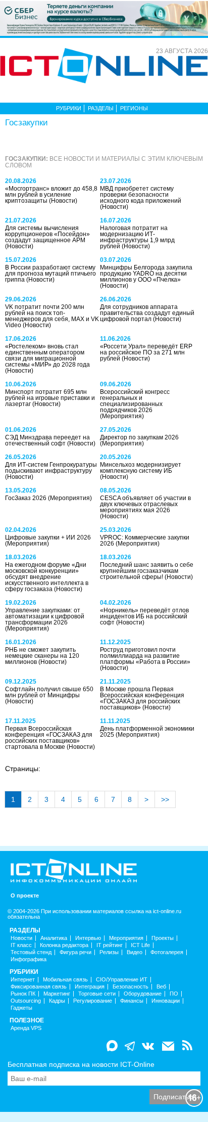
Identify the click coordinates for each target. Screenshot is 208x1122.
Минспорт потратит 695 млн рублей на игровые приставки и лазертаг (50, 398)
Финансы (131, 1001)
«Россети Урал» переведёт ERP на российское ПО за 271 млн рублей (146, 352)
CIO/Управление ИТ (121, 979)
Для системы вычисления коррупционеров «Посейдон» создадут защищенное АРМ (47, 234)
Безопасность (130, 987)
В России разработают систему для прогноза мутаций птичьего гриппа (50, 273)
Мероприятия (126, 938)
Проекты (162, 938)
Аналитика (53, 938)
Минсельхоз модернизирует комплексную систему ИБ (140, 467)
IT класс (21, 945)
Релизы (109, 952)
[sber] (104, 18)
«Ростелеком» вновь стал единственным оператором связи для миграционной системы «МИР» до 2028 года (47, 355)
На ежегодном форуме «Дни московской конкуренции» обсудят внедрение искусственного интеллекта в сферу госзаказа (46, 577)
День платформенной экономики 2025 (147, 731)
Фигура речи (75, 952)
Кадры (57, 1001)
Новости (21, 938)
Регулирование (92, 1001)
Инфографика (28, 959)
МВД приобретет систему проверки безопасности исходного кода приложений (140, 194)
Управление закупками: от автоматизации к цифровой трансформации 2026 (44, 616)
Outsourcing (26, 1001)
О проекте (25, 896)
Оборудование (143, 994)
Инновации (165, 1001)
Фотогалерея (166, 952)
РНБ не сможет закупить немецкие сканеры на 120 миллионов (42, 655)
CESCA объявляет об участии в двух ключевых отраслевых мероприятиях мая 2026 (145, 504)
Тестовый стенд (31, 952)
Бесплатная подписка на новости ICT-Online (81, 1064)
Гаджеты (21, 1008)
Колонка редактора (64, 945)
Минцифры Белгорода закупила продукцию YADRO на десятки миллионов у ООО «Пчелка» (146, 273)
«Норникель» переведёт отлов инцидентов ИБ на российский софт (144, 616)
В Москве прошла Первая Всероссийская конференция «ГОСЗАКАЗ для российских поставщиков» (142, 698)
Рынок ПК (23, 994)
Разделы (101, 108)
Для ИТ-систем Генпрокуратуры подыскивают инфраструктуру (51, 467)
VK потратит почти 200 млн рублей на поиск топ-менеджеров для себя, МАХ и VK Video (52, 316)
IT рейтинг (109, 945)
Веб (161, 987)
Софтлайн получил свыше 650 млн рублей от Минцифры (49, 692)
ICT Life (140, 945)
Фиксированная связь (39, 987)
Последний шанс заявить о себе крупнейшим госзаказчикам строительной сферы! (146, 570)
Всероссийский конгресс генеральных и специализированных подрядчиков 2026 (135, 401)
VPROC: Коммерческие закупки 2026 (144, 540)
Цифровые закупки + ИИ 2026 (48, 537)
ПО (174, 994)
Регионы (134, 108)
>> (165, 799)
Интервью (88, 938)
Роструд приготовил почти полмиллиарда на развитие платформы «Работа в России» (145, 655)
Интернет (23, 979)
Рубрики (68, 108)
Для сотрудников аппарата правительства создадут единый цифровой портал (147, 313)
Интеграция (90, 987)
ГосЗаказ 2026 (26, 498)
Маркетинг (56, 994)
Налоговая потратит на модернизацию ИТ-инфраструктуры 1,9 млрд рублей (137, 237)
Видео (134, 952)
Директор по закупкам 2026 (139, 437)
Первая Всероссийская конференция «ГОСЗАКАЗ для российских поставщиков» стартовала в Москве (48, 737)
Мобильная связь (65, 979)
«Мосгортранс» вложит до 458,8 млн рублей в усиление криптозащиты (51, 194)
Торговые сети (97, 994)
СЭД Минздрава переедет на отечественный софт (47, 440)
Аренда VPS (26, 1028)
